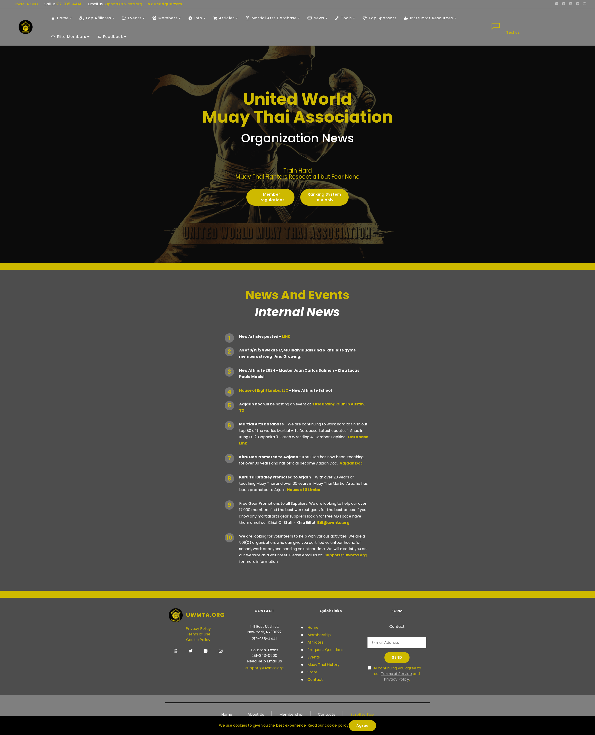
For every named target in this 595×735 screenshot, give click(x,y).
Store (312, 672)
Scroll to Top (362, 714)
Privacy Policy (198, 628)
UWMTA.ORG (26, 4)
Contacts (326, 714)
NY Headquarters (165, 4)
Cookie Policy (198, 639)
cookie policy (337, 725)
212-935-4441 (68, 4)
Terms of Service (396, 673)
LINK (286, 336)
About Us (256, 714)
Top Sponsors (383, 18)
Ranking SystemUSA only (324, 197)
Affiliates (315, 642)
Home (312, 627)
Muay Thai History (323, 664)
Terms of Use (198, 634)
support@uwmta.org (264, 668)
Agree (362, 725)
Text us (513, 32)
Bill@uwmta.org (333, 522)
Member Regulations (270, 197)
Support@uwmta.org (123, 4)
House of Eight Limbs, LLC (264, 390)
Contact (315, 679)
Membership (319, 635)
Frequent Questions (325, 649)
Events (313, 657)
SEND (397, 657)
